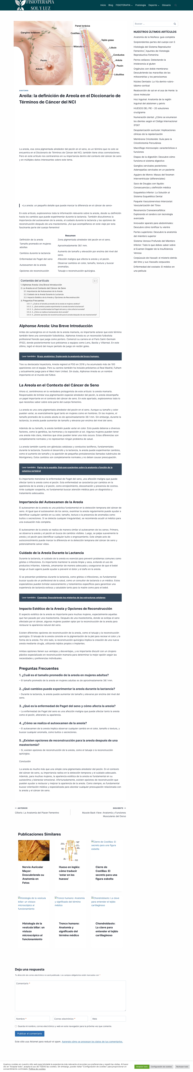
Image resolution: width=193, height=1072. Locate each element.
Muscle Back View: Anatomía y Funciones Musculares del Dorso (104, 812)
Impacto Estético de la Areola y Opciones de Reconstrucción (53, 297)
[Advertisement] (70, 127)
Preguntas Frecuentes (33, 300)
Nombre (21, 1019)
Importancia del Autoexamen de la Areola (44, 291)
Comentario (23, 983)
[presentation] (33, 850)
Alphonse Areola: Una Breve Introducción (42, 285)
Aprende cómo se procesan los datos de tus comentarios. (92, 1041)
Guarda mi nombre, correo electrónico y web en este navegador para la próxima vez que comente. (65, 1026)
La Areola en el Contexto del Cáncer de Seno (44, 288)
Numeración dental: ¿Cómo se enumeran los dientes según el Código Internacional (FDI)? (155, 121)
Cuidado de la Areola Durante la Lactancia (45, 294)
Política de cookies (37, 1069)
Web (94, 1019)
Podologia (140, 5)
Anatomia (23, 91)
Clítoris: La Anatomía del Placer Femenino (37, 810)
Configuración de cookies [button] (161, 1067)
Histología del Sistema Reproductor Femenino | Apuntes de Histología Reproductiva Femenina (152, 51)
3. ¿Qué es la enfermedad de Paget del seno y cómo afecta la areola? (58, 309)
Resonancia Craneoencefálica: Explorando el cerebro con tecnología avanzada (153, 214)
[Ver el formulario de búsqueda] (175, 5)
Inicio (103, 5)
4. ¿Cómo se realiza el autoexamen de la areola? (50, 312)
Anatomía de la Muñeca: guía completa (154, 37)
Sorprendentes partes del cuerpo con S (154, 42)
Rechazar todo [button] (182, 1067)
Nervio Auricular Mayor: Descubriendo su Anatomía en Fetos (33, 874)
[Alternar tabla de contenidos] (94, 281)
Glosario (166, 5)
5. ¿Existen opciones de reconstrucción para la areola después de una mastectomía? (64, 315)
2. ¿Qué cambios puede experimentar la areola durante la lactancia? (58, 306)
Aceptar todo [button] (142, 1066)
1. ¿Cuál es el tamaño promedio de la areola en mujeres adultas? (55, 304)
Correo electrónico (64, 1019)
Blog (110, 5)
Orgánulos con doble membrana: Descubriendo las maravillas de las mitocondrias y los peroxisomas (152, 72)
